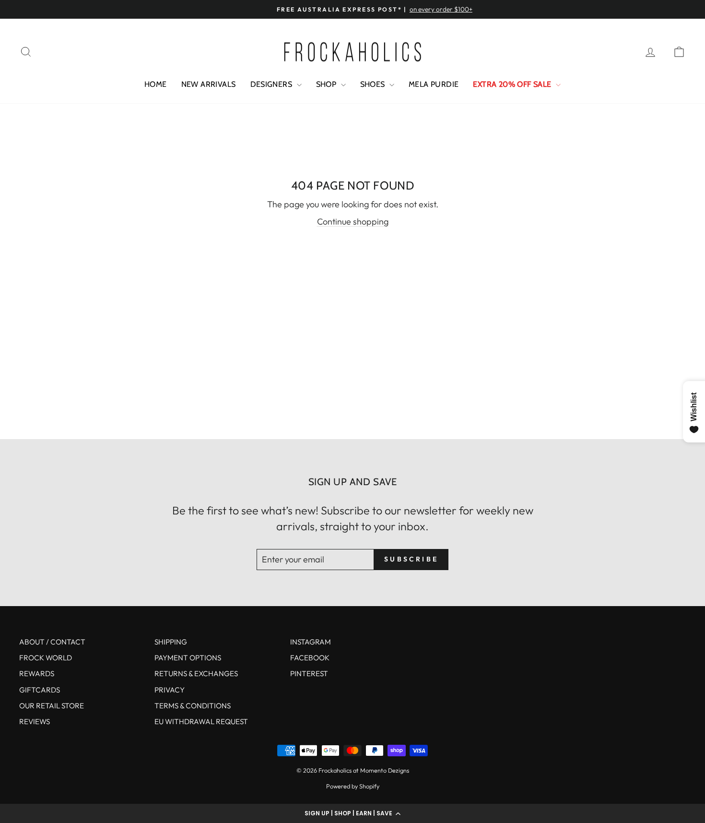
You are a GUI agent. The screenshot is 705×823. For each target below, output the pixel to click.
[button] (352, 813)
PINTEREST (309, 673)
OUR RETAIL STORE (51, 705)
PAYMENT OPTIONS (187, 657)
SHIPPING (170, 641)
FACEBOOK (309, 657)
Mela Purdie (433, 84)
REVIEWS (34, 721)
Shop (327, 84)
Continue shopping (352, 221)
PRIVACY (169, 689)
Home (155, 84)
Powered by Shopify (352, 786)
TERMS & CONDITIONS (192, 705)
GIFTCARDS (39, 689)
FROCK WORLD (45, 657)
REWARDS (36, 673)
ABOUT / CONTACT (52, 641)
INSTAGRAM (310, 641)
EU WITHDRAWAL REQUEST (201, 721)
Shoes (373, 84)
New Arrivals (208, 84)
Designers (272, 84)
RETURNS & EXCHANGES (196, 673)
